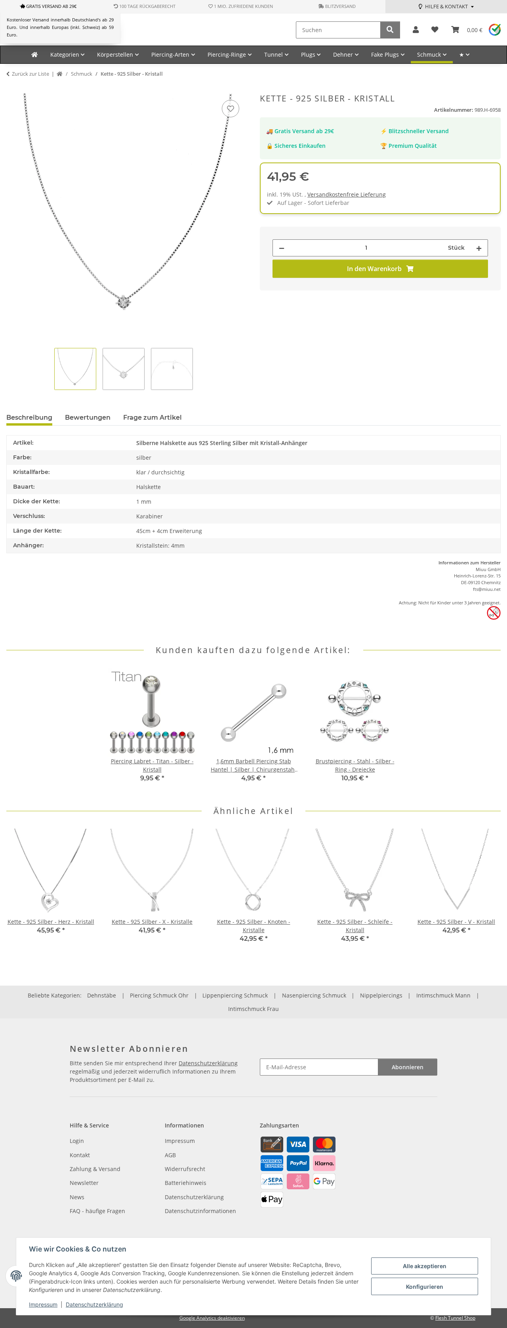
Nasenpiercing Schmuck (314, 995)
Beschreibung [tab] (29, 417)
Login (77, 1141)
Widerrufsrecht (185, 1169)
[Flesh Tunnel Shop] (34, 54)
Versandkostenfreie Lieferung (346, 194)
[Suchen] (390, 29)
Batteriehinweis (185, 1183)
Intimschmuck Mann (443, 995)
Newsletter (84, 1183)
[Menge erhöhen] (479, 248)
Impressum (43, 1304)
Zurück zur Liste (30, 73)
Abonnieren (407, 1067)
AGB (170, 1155)
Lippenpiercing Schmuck (235, 995)
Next (487, 891)
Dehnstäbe (101, 995)
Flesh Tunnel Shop (455, 1318)
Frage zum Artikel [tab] (152, 417)
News (77, 1197)
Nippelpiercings (381, 995)
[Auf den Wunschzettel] (230, 108)
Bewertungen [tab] (88, 417)
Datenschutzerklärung (94, 1304)
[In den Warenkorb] (12, 89)
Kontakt (80, 1155)
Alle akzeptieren (424, 1266)
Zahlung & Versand (95, 1169)
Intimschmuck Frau (253, 1009)
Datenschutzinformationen (200, 1211)
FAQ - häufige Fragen (97, 1211)
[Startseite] (60, 74)
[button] (415, 30)
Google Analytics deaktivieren (212, 1318)
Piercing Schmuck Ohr (159, 995)
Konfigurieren (424, 1286)
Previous (19, 891)
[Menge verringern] (281, 248)
